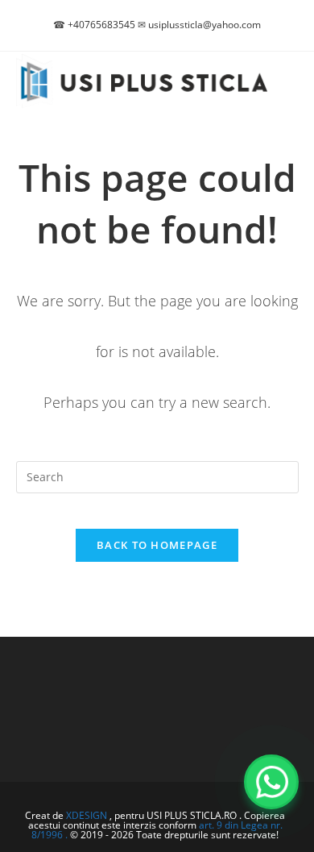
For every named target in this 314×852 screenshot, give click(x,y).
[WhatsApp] (271, 781)
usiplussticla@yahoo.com (204, 24)
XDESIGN (86, 815)
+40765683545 (101, 24)
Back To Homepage (157, 545)
